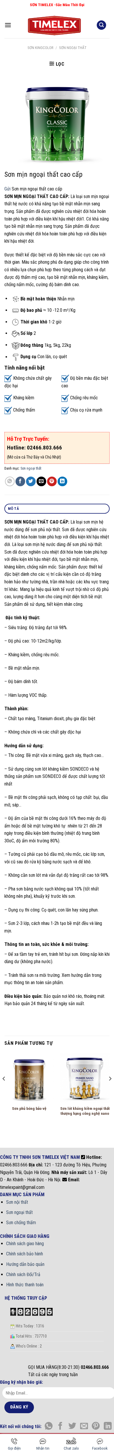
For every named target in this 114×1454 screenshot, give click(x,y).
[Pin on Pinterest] (52, 481)
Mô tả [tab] (13, 508)
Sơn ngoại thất (73, 48)
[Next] (110, 1090)
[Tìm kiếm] (101, 25)
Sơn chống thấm (21, 1222)
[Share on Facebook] (20, 481)
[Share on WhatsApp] (10, 481)
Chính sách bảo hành (24, 1254)
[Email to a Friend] (41, 481)
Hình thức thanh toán (25, 1284)
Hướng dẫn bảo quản (25, 1264)
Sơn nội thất (17, 1202)
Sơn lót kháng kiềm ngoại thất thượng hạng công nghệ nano (85, 1111)
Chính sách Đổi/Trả (23, 1274)
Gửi (7, 189)
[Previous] (4, 1090)
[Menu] (7, 25)
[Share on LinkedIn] (62, 481)
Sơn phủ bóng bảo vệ (29, 1108)
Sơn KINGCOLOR (40, 48)
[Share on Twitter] (31, 481)
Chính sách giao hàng (25, 1243)
